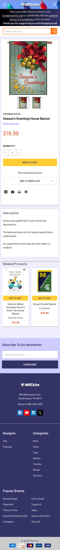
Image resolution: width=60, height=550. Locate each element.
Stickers (37, 475)
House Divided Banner (44, 303)
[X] (40, 413)
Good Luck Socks (40, 515)
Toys (35, 452)
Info (5, 440)
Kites (36, 446)
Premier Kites (10, 510)
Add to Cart (15, 298)
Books (36, 469)
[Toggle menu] (4, 4)
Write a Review (11, 123)
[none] (30, 68)
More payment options (30, 172)
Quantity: (9, 145)
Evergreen (8, 521)
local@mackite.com (13, 15)
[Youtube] (27, 413)
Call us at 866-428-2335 (30, 404)
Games (36, 458)
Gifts (35, 440)
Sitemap (7, 446)
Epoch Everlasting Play (15, 515)
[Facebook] (6, 192)
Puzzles (37, 463)
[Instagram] (33, 413)
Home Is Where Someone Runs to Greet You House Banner (15, 308)
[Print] (19, 192)
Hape (34, 510)
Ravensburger (10, 498)
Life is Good (37, 498)
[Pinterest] (26, 192)
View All (35, 521)
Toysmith (36, 504)
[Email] (13, 192)
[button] (30, 181)
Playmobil (8, 504)
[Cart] (55, 4)
